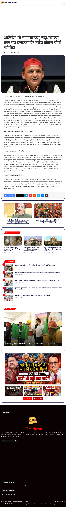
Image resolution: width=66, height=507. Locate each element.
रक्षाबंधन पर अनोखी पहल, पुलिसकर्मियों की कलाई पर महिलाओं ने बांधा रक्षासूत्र (35, 265)
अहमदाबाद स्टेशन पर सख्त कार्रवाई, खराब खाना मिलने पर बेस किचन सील (12, 249)
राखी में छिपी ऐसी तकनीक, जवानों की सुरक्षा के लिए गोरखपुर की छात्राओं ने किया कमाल (37, 280)
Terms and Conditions (34, 504)
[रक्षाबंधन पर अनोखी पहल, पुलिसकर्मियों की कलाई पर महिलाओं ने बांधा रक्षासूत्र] (8, 267)
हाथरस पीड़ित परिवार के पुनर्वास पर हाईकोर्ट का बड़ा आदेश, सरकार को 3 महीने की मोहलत (33, 249)
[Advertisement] (33, 19)
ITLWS (63, 501)
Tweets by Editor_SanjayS (8, 494)
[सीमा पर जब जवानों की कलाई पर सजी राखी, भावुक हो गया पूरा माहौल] (8, 298)
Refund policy (53, 504)
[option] (33, 329)
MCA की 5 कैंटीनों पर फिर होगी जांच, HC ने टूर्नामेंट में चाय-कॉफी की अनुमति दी (53, 249)
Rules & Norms (45, 504)
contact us (61, 504)
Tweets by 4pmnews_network (33, 486)
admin (6, 52)
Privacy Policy (23, 504)
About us (16, 504)
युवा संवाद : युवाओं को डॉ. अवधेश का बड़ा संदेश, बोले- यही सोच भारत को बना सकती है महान (38, 288)
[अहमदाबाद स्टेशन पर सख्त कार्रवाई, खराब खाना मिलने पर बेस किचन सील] (13, 241)
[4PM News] (9, 2)
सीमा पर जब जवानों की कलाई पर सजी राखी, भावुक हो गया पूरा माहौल (32, 295)
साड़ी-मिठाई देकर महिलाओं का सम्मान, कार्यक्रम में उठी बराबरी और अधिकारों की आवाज (37, 273)
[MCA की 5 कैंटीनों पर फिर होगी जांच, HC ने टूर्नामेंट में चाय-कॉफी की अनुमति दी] (53, 241)
